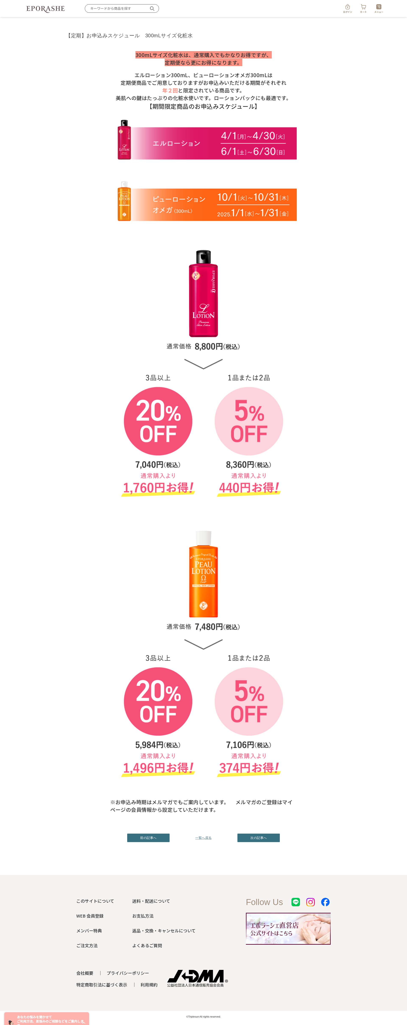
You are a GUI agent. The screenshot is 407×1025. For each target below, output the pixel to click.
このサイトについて (95, 901)
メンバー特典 (89, 931)
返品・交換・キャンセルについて (164, 931)
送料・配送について (151, 901)
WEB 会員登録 (89, 916)
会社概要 (84, 973)
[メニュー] (378, 6)
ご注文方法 (87, 945)
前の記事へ (148, 838)
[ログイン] (347, 7)
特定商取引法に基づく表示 (101, 985)
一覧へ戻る (203, 838)
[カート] (363, 7)
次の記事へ (258, 838)
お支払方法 (142, 916)
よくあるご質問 (147, 945)
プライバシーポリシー (128, 973)
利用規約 (149, 985)
